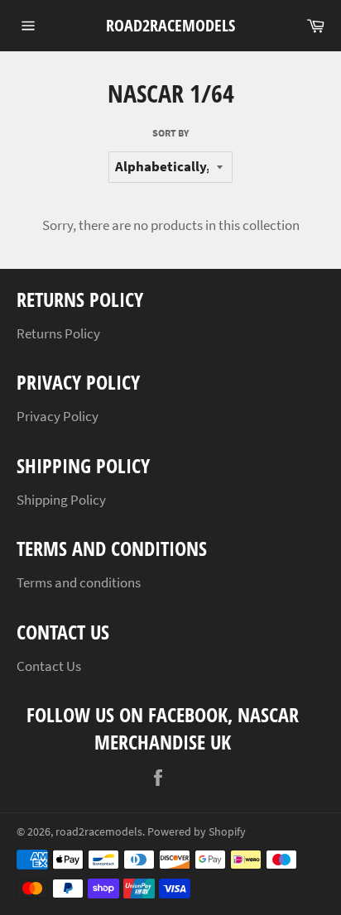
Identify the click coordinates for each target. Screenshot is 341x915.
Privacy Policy (57, 416)
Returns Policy (58, 333)
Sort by (170, 133)
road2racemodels (170, 25)
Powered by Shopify (196, 832)
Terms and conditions (79, 582)
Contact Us (49, 666)
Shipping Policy (61, 500)
